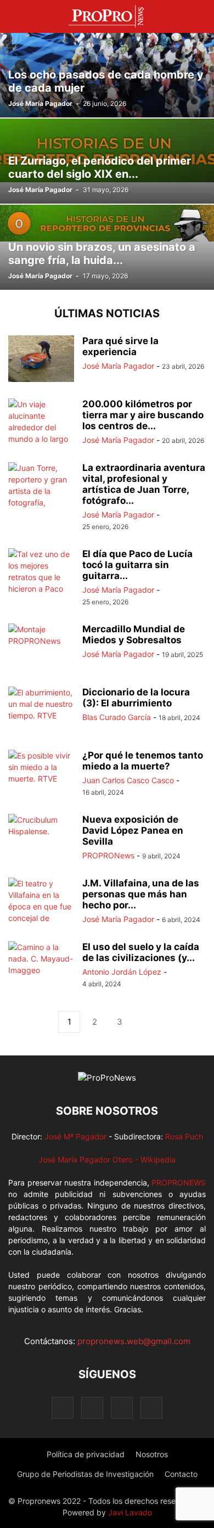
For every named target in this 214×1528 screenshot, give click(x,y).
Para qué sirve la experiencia (120, 346)
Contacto (181, 1474)
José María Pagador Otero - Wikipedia (107, 1159)
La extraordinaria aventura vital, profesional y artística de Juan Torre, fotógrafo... (143, 484)
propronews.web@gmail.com (133, 1341)
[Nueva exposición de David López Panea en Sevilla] (41, 838)
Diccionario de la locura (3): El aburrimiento (136, 698)
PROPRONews (108, 855)
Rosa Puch (184, 1136)
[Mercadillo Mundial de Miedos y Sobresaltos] (41, 648)
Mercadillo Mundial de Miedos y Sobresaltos (133, 634)
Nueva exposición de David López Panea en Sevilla (132, 830)
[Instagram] (92, 1407)
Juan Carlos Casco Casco (128, 780)
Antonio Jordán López (121, 971)
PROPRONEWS (178, 1182)
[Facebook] (63, 1407)
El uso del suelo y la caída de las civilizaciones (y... (140, 952)
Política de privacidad (86, 1454)
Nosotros (152, 1454)
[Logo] (107, 1077)
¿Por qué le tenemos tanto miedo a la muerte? (142, 761)
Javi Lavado (130, 1512)
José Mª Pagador (75, 1136)
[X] (122, 1407)
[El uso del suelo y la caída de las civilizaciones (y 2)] (41, 966)
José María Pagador (40, 103)
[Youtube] (151, 1407)
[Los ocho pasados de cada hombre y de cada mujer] (107, 74)
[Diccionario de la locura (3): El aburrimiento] (41, 711)
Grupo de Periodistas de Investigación (85, 1474)
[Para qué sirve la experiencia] (41, 360)
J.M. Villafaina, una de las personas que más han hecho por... (140, 894)
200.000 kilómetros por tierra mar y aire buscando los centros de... (143, 414)
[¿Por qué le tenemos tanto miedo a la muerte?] (41, 774)
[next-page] (145, 1022)
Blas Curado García (116, 717)
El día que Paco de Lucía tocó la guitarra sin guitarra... (137, 564)
